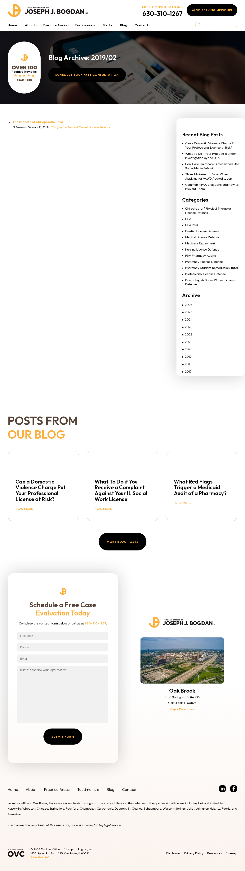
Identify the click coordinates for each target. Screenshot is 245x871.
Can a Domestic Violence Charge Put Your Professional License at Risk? (211, 145)
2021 (186, 342)
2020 (187, 349)
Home (12, 25)
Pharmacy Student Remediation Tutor (211, 268)
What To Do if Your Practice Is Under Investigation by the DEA (210, 156)
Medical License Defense (202, 237)
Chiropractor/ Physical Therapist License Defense (80, 127)
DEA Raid (191, 225)
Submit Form (62, 736)
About (30, 25)
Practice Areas (55, 25)
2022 (187, 334)
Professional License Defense (205, 274)
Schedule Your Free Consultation (87, 75)
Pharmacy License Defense (204, 262)
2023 (187, 327)
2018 (186, 364)
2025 (187, 312)
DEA (188, 219)
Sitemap (231, 853)
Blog (123, 25)
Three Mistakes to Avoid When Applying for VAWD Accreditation (208, 176)
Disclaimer (173, 853)
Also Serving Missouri (212, 10)
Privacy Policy (193, 853)
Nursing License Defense (202, 249)
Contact (141, 25)
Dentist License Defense (202, 231)
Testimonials (85, 25)
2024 (187, 319)
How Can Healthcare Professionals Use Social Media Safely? (212, 166)
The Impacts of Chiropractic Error (37, 122)
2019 (187, 357)
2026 (187, 305)
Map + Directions (182, 709)
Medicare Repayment (200, 243)
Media (107, 25)
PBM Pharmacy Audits (200, 256)
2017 (187, 372)
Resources (214, 853)
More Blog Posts (122, 542)
